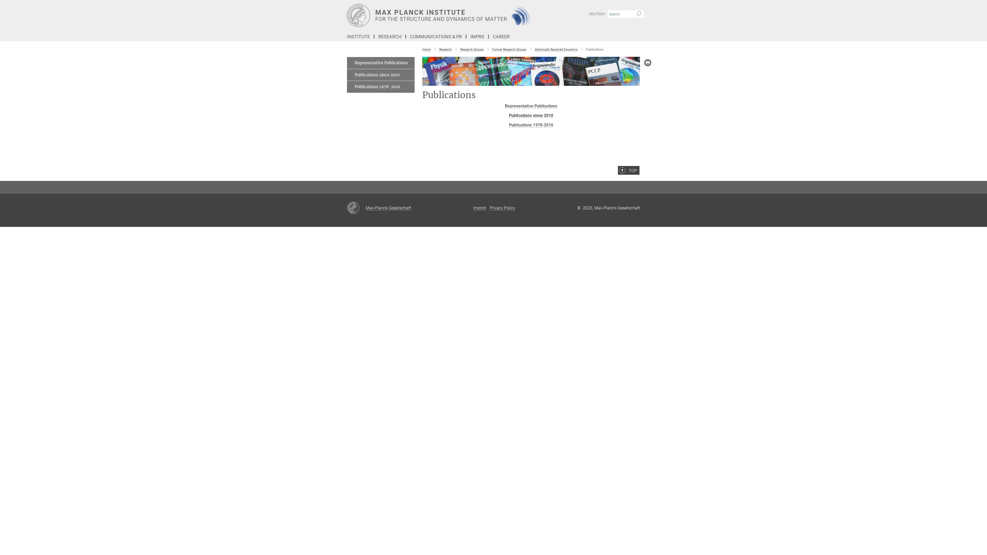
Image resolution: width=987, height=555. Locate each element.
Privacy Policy (502, 208)
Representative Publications (531, 106)
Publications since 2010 (377, 74)
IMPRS (477, 37)
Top (633, 170)
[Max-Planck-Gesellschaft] (356, 208)
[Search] (638, 14)
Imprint (479, 208)
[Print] (648, 63)
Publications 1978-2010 (531, 125)
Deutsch (597, 14)
